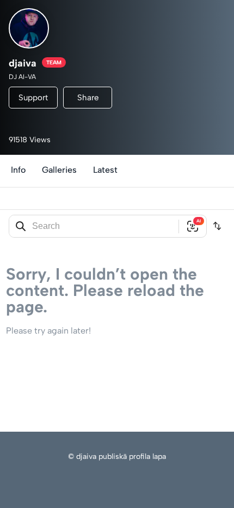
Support (33, 97)
